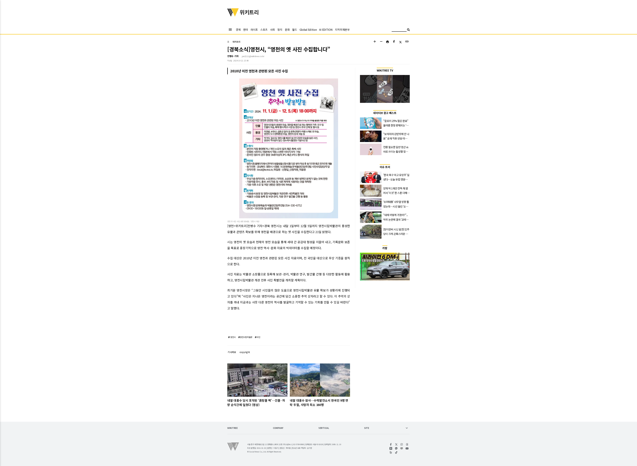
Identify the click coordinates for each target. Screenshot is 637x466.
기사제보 (232, 352)
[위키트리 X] (396, 444)
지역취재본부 (342, 30)
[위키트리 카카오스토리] (391, 448)
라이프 (254, 30)
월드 (294, 30)
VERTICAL (323, 428)
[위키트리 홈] (233, 15)
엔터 (245, 30)
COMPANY (278, 428)
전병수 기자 (232, 56)
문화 (287, 30)
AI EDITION (325, 30)
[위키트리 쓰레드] (407, 444)
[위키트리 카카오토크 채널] (396, 448)
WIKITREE (232, 428)
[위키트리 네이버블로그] (401, 448)
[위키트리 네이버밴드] (391, 452)
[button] (375, 41)
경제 (238, 30)
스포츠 (264, 30)
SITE (366, 428)
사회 (272, 30)
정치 (279, 30)
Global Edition (308, 30)
